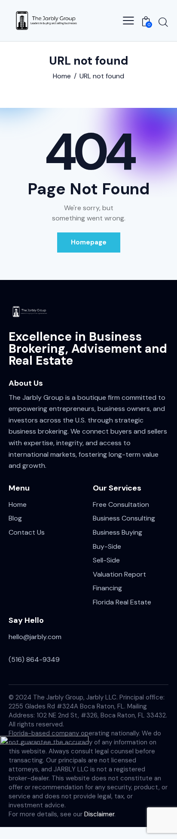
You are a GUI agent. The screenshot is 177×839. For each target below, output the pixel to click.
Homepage (89, 242)
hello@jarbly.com (35, 636)
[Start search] (163, 21)
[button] (128, 20)
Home (62, 76)
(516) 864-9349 (34, 659)
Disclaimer (99, 814)
